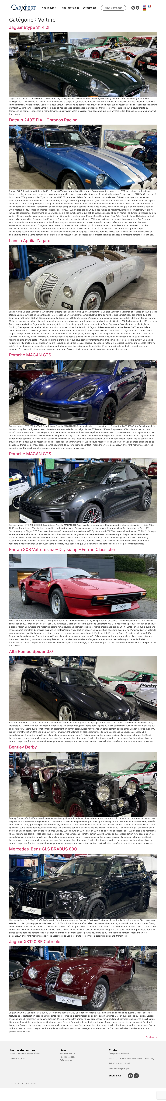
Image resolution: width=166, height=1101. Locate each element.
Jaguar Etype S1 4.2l (29, 27)
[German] (145, 9)
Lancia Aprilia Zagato (29, 240)
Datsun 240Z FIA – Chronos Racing (43, 119)
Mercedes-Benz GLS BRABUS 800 (43, 848)
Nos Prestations (70, 7)
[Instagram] (137, 8)
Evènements (89, 7)
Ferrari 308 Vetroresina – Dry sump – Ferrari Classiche (62, 549)
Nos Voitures (49, 7)
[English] (145, 6)
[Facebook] (133, 8)
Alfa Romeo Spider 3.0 (31, 651)
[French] (149, 6)
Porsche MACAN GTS (30, 354)
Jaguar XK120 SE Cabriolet (35, 941)
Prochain (151, 1037)
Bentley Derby (23, 747)
